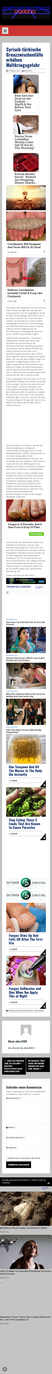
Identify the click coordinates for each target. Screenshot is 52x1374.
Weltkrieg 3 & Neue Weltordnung (20, 1011)
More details (36, 534)
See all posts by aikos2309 (20, 1048)
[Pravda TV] (26, 12)
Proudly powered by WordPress (15, 1180)
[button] (5, 1369)
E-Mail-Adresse (17, 1137)
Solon (40, 1180)
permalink (40, 1011)
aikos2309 (27, 71)
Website (12, 1147)
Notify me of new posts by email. (24, 1158)
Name (11, 1127)
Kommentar (14, 1098)
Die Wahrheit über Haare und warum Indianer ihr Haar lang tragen (36, 1064)
